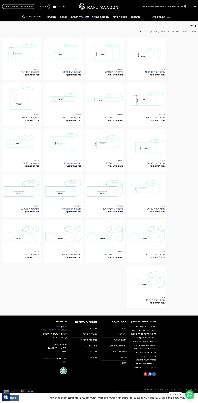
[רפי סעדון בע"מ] (99, 6)
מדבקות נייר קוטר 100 (113, 209)
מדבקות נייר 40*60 (156, 163)
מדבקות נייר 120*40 (114, 118)
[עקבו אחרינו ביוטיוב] (145, 374)
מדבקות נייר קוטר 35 (30, 209)
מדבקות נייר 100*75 (30, 72)
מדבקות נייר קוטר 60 (71, 254)
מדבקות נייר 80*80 (156, 209)
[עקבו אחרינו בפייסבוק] (154, 374)
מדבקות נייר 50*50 (114, 163)
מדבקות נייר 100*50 (114, 72)
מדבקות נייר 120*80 (72, 118)
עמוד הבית (189, 31)
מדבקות (152, 31)
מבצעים (51, 17)
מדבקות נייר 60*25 (72, 163)
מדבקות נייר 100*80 (155, 118)
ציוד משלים (77, 17)
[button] (59, 6)
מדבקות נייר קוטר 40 (155, 254)
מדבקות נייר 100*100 (155, 72)
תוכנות (63, 17)
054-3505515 (49, 330)
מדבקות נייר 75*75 (31, 163)
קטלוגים (173, 390)
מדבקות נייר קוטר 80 (155, 300)
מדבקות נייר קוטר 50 (113, 254)
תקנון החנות (190, 390)
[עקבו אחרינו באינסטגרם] (150, 374)
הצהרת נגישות (161, 390)
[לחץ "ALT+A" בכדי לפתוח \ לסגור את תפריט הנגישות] (6, 397)
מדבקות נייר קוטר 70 (30, 254)
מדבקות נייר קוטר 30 (71, 209)
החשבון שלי (148, 390)
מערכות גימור (120, 17)
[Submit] (23, 17)
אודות (193, 6)
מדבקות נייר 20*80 (31, 118)
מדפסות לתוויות (100, 17)
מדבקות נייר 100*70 (72, 72)
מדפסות (135, 17)
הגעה (181, 390)
